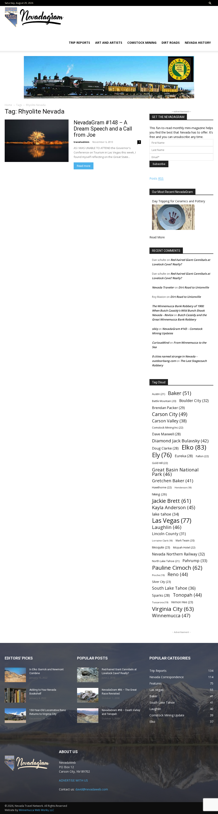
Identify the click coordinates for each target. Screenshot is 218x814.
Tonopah (187, 595)
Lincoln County (169, 533)
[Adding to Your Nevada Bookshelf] (15, 695)
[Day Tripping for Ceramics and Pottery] (173, 229)
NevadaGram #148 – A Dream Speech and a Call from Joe (103, 128)
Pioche (158, 575)
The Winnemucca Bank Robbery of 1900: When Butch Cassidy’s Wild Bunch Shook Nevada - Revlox (178, 310)
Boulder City (194, 400)
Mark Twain (185, 540)
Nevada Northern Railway (178, 554)
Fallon (202, 456)
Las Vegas (171, 520)
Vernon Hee (182, 602)
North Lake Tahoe (165, 561)
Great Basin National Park (175, 471)
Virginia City (173, 609)
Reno (178, 574)
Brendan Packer (168, 407)
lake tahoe (165, 514)
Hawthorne (162, 487)
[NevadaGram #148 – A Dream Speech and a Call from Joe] (37, 140)
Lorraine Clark (162, 540)
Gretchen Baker (172, 480)
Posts (156, 178)
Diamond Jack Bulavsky (180, 441)
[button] (210, 2)
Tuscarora (160, 602)
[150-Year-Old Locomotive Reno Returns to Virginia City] (15, 715)
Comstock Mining (141, 43)
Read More (157, 237)
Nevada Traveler (163, 287)
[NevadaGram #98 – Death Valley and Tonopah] (87, 715)
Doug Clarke (165, 448)
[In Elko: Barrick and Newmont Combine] (15, 675)
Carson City (169, 414)
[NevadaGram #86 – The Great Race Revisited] (87, 695)
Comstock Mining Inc (167, 427)
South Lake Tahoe (173, 588)
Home (8, 105)
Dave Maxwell (166, 434)
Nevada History (198, 43)
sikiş (155, 329)
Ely (162, 455)
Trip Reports (79, 43)
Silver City (161, 582)
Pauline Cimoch (177, 567)
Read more (83, 165)
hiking (159, 494)
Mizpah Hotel (184, 547)
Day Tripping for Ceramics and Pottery (178, 201)
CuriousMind (160, 342)
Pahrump (194, 560)
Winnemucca (171, 615)
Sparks (161, 595)
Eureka (184, 456)
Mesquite (161, 547)
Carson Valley (169, 421)
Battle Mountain (164, 401)
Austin (158, 394)
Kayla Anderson (173, 507)
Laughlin (166, 527)
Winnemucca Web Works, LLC (36, 810)
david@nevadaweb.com (91, 789)
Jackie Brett (171, 501)
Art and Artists (108, 43)
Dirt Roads (171, 43)
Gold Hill (160, 463)
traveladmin (81, 141)
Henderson (183, 487)
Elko (194, 447)
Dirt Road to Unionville (193, 287)
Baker (179, 393)
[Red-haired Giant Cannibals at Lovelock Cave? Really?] (87, 675)
